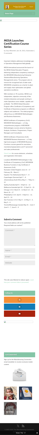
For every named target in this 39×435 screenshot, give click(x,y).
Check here (8, 153)
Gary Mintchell (10, 50)
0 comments (8, 53)
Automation (30, 50)
